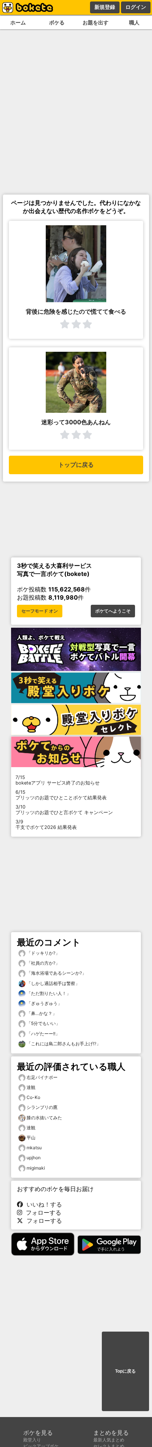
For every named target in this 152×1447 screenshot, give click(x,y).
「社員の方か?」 (42, 963)
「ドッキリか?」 (42, 953)
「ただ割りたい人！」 (48, 993)
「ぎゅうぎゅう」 (43, 1003)
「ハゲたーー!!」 (42, 1033)
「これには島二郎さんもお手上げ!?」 (63, 1043)
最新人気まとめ (108, 1440)
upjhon (34, 1157)
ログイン (135, 7)
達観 (31, 1087)
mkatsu (34, 1147)
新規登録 (104, 7)
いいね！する (42, 1204)
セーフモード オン (39, 611)
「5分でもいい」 (42, 1023)
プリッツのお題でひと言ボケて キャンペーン (64, 809)
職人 (134, 22)
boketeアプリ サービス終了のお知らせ (57, 780)
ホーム (18, 22)
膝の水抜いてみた (44, 1117)
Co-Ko (33, 1097)
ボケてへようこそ (113, 611)
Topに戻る (125, 1371)
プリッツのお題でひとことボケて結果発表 (61, 794)
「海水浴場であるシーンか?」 (55, 973)
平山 (31, 1137)
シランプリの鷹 (42, 1107)
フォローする (41, 1212)
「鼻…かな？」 (41, 1013)
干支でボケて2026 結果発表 (46, 824)
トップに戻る (76, 465)
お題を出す (95, 22)
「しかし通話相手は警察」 (52, 983)
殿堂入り (32, 1440)
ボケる (57, 22)
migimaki (36, 1168)
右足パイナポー (42, 1077)
